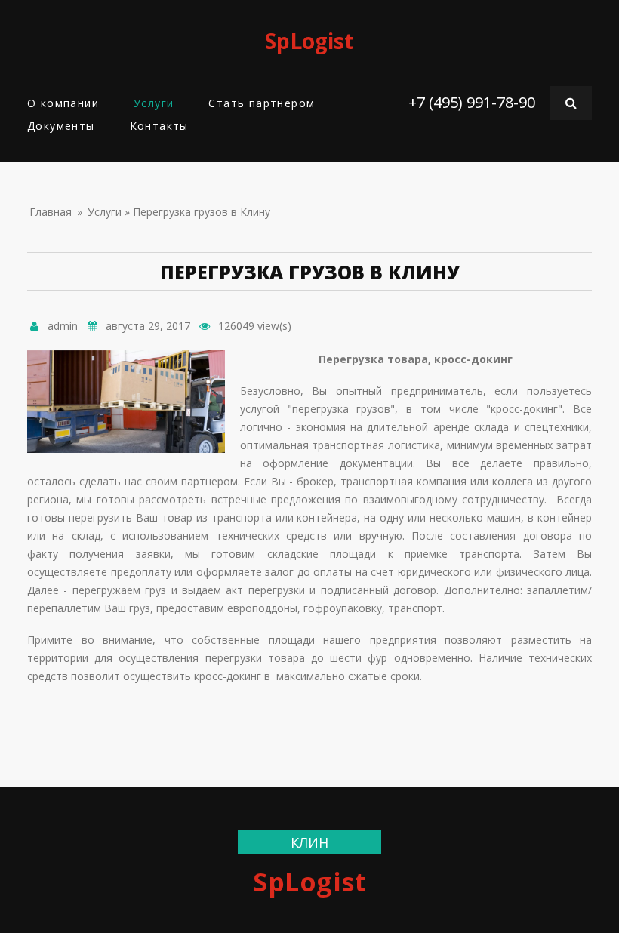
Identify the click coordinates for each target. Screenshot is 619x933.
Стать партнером (261, 103)
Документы (61, 126)
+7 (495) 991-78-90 (471, 102)
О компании (63, 103)
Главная (50, 212)
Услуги (154, 103)
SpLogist (309, 40)
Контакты (159, 126)
